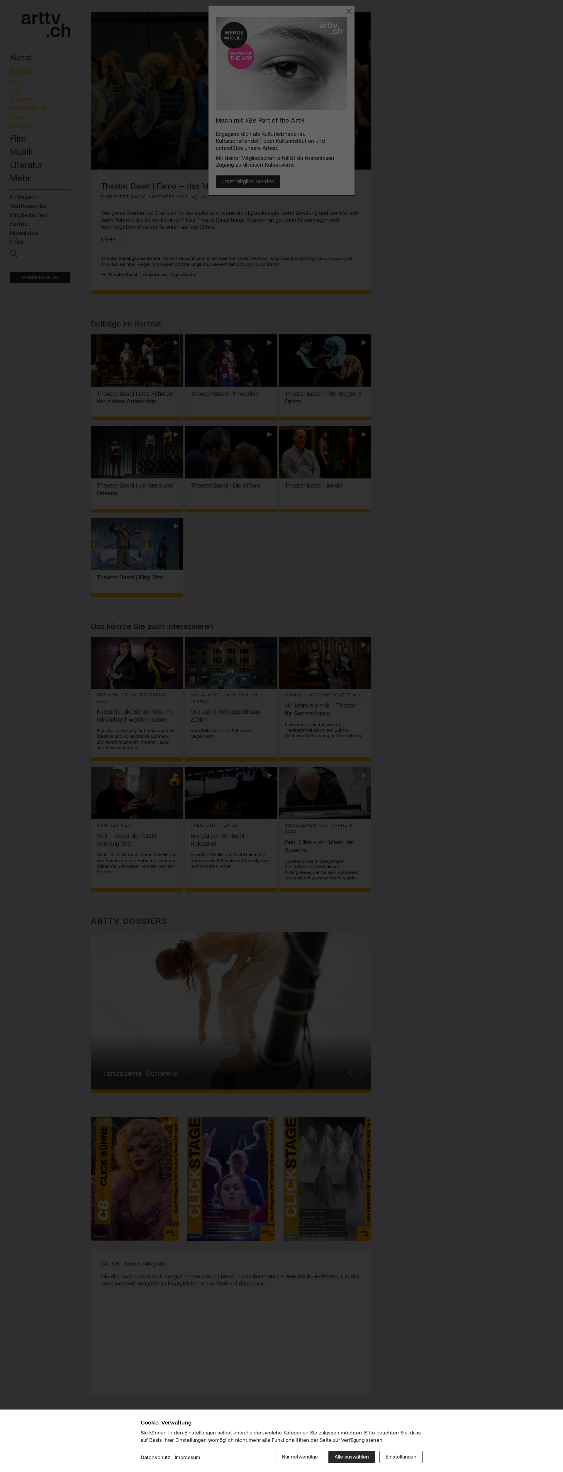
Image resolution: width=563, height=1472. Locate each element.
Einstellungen (401, 1456)
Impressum (188, 1457)
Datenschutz (155, 1457)
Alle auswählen (352, 1456)
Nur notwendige (300, 1456)
